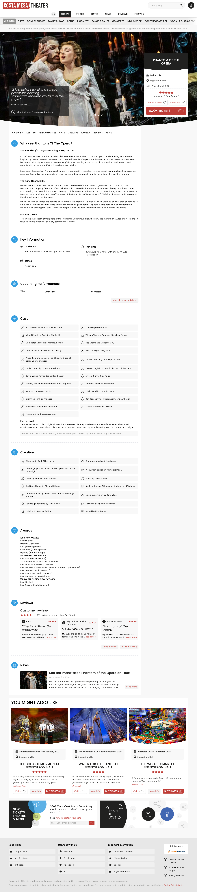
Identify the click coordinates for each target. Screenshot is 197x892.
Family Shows (56, 21)
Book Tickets (159, 111)
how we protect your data (69, 818)
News (108, 14)
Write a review (110, 646)
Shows (65, 14)
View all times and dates (125, 300)
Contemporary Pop (156, 21)
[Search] (181, 5)
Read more (50, 637)
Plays (21, 21)
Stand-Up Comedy (78, 21)
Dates (94, 14)
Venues (80, 14)
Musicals (9, 21)
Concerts (118, 21)
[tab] (95, 115)
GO (91, 822)
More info (36, 791)
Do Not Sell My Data (173, 885)
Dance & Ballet (100, 21)
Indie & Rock (134, 21)
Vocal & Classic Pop (182, 21)
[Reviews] (166, 92)
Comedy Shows (36, 21)
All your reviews (129, 646)
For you (139, 14)
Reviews (123, 14)
